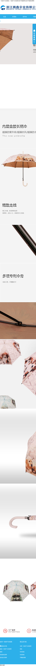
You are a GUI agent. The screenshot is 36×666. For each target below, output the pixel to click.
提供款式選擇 (3, 657)
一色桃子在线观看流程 (10, 21)
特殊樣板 (22, 651)
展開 (34, 37)
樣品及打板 (23, 641)
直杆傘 (25, 16)
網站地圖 (2, 665)
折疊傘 (14, 16)
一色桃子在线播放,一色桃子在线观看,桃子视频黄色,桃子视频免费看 (17, 1)
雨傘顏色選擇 (3, 654)
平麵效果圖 (23, 657)
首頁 (4, 16)
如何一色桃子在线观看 (6, 642)
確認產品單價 (3, 646)
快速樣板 (22, 654)
